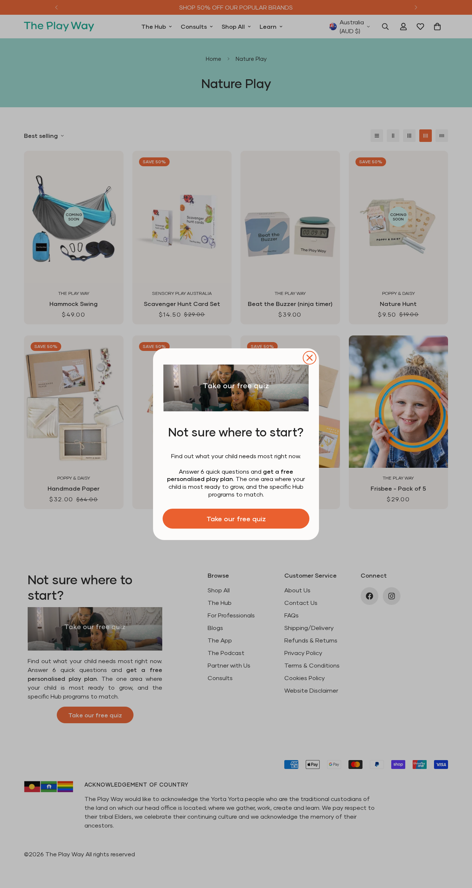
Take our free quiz (236, 519)
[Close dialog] (309, 357)
